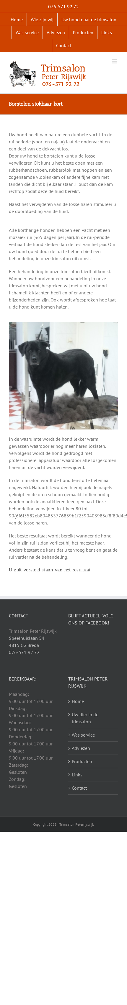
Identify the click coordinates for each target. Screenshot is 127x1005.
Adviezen (81, 748)
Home (78, 701)
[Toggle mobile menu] (115, 61)
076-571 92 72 (24, 652)
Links (77, 775)
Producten (82, 761)
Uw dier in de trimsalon (85, 717)
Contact (79, 788)
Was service (83, 735)
